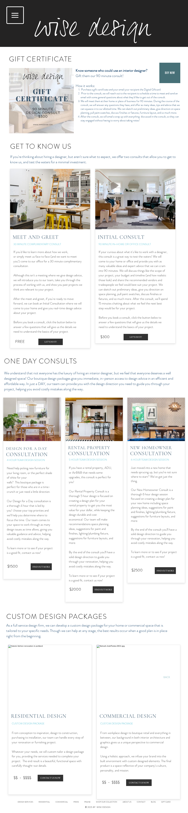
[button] (15, 15)
